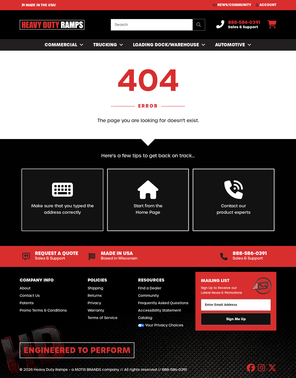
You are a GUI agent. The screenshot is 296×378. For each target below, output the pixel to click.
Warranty (96, 310)
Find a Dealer (149, 288)
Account (267, 5)
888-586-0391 (244, 22)
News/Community (233, 5)
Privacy (94, 303)
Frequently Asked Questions (163, 303)
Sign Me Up (236, 319)
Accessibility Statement (159, 310)
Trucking (105, 45)
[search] (198, 24)
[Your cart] (271, 26)
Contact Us (30, 295)
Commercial (61, 45)
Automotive (230, 45)
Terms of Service (102, 318)
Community (148, 295)
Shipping (95, 288)
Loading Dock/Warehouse (166, 45)
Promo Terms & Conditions (43, 310)
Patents (27, 303)
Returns (95, 295)
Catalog (145, 318)
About (25, 288)
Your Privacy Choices (163, 325)
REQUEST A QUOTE (56, 253)
